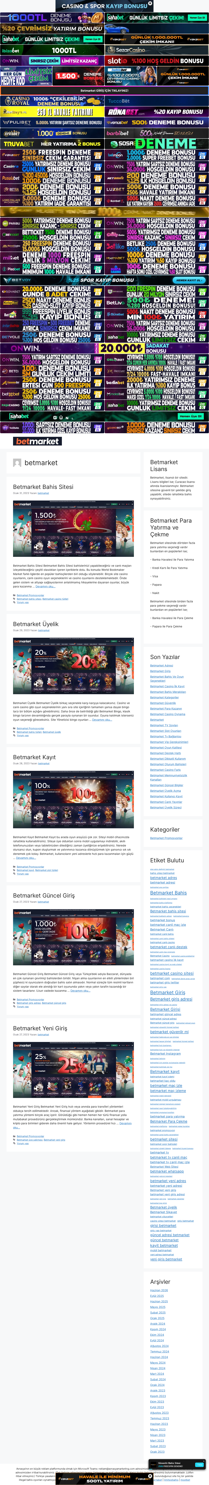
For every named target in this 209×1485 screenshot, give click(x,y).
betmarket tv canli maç (168, 1157)
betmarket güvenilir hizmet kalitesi (164, 1027)
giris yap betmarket (160, 1230)
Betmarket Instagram (165, 1054)
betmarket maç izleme (168, 1091)
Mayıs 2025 (157, 1307)
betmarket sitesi (163, 1139)
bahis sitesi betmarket (162, 873)
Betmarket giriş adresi (29, 1003)
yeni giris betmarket (166, 1259)
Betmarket (157, 719)
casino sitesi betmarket (163, 1220)
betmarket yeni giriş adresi (167, 1194)
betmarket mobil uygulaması (165, 1099)
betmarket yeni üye (158, 1199)
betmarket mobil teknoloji (160, 1096)
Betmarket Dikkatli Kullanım (168, 758)
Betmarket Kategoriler (164, 697)
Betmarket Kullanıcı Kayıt (166, 796)
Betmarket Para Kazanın (166, 708)
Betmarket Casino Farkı (165, 769)
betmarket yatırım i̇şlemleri (161, 1176)
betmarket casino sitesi (172, 973)
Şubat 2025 (158, 1312)
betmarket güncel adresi (163, 1018)
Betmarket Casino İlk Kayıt (167, 686)
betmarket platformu (158, 1126)
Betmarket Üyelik (36, 624)
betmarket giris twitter (164, 982)
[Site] (52, 155)
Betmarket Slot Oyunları (165, 731)
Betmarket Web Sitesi (164, 1166)
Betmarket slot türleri (46, 870)
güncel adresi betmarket (170, 1235)
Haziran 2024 (159, 1357)
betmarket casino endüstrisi (182, 956)
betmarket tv (159, 1152)
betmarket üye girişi (158, 1203)
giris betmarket (185, 1220)
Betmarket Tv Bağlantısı (165, 736)
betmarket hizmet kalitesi (183, 1041)
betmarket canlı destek (168, 947)
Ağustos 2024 (159, 1346)
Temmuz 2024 (159, 1351)
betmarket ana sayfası (159, 887)
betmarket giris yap (158, 987)
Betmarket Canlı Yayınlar (166, 802)
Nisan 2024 (157, 1368)
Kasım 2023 (158, 1396)
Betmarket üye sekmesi (29, 1139)
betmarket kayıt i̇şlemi (162, 1076)
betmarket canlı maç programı (162, 952)
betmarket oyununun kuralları (162, 1112)
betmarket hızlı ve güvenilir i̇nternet (165, 1050)
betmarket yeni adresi (166, 1186)
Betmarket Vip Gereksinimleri (169, 742)
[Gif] (104, 212)
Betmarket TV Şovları (164, 725)
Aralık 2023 (157, 1390)
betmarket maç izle (166, 1085)
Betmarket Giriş (160, 671)
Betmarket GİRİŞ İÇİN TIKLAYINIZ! (105, 90)
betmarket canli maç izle (168, 925)
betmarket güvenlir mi (169, 1032)
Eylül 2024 (157, 1340)
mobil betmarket (160, 1250)
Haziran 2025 (159, 1301)
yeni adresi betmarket (162, 1254)
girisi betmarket (163, 1225)
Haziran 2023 (159, 1424)
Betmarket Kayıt (34, 757)
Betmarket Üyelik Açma (165, 790)
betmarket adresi (162, 882)
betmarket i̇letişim (157, 1059)
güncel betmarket (164, 1240)
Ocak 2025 (157, 1318)
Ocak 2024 (157, 1385)
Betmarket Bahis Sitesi (43, 486)
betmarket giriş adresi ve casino (163, 1005)
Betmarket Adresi (161, 665)
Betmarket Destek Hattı (165, 753)
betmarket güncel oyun (185, 1023)
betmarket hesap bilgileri (160, 1041)
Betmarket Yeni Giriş (40, 1028)
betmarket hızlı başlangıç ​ (161, 1045)
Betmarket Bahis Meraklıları (168, 692)
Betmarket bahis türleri (29, 732)
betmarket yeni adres (168, 1181)
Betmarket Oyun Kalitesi (166, 747)
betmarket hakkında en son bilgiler (164, 1037)
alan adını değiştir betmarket (162, 869)
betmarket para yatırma (167, 1116)
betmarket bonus (162, 920)
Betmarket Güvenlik (163, 703)
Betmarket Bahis (168, 893)
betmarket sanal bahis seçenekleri (164, 1135)
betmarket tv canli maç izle (170, 1162)
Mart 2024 (157, 1373)
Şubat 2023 (158, 1446)
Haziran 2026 (159, 1290)
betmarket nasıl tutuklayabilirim (163, 1108)
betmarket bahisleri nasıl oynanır (163, 899)
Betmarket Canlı (162, 929)
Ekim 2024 (157, 1334)
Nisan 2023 (157, 1435)
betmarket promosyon (162, 1130)
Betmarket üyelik (52, 732)
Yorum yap (23, 602)
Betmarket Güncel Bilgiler (166, 785)
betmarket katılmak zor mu (161, 1067)
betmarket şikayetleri (161, 1216)
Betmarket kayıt (25, 870)
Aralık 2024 (157, 1323)
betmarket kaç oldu (162, 1080)
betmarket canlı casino (162, 942)
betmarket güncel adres (165, 1014)
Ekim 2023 (157, 1401)
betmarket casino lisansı (160, 969)
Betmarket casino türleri (55, 598)
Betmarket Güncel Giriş (44, 895)
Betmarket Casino (160, 955)
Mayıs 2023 (158, 1429)
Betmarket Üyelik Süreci (166, 807)
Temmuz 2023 (159, 1418)
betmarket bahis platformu (161, 903)
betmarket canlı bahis (162, 934)
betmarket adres (163, 878)
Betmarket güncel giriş (54, 1003)
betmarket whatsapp (167, 1171)
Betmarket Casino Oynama (167, 714)
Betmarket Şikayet (163, 1212)
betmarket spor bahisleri (163, 1144)
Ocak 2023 (157, 1451)
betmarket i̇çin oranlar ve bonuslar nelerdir (167, 1063)
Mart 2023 (157, 1440)
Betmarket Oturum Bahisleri (168, 764)
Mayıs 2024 (158, 1362)
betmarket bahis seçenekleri (165, 906)
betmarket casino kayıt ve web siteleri (166, 964)
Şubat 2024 (158, 1379)
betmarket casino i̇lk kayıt (167, 960)
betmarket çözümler (176, 1199)
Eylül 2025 (157, 1296)
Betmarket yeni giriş (54, 1139)
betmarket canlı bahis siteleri (162, 938)
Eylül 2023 (157, 1407)
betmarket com (160, 978)
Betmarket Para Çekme (168, 1121)
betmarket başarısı (181, 916)
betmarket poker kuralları (179, 1126)
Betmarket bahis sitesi (29, 598)
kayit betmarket (164, 1245)
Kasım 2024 (158, 1329)
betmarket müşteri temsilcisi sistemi (165, 1104)
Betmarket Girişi (165, 1009)
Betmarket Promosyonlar (30, 595)
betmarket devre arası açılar (183, 979)
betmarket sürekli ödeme (160, 1148)
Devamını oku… (46, 586)
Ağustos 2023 (159, 1412)
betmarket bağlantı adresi (161, 916)
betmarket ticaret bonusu (182, 1148)
